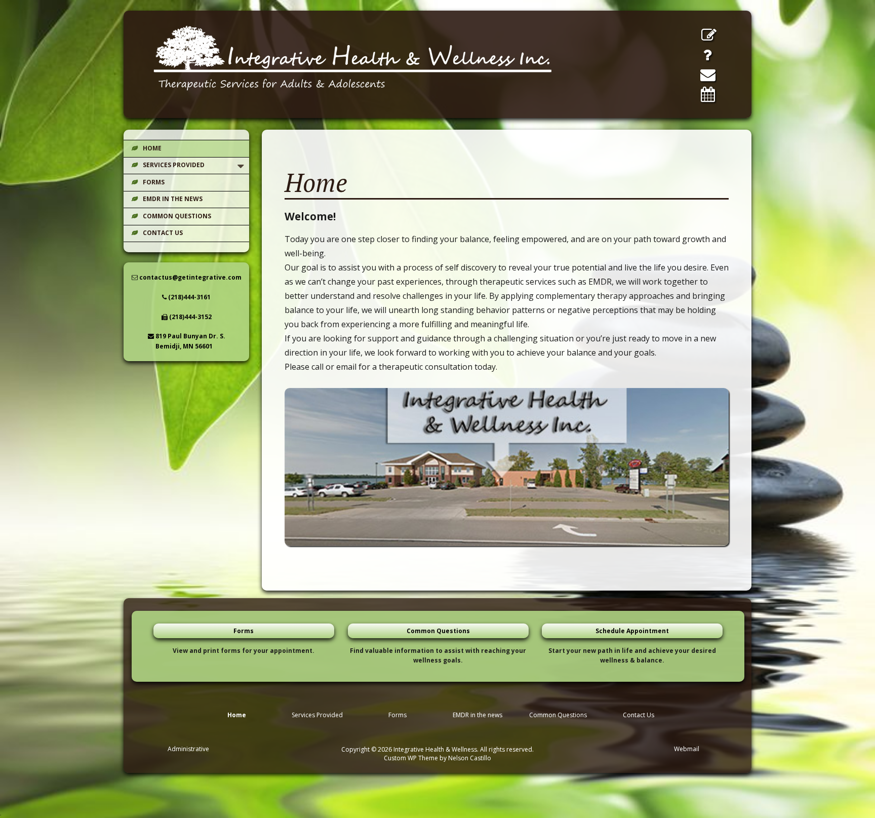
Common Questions (177, 216)
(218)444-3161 (189, 297)
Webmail (686, 749)
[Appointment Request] (708, 94)
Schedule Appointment (632, 631)
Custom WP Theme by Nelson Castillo (437, 758)
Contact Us (163, 232)
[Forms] (709, 35)
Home (152, 148)
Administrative (188, 749)
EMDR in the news (173, 198)
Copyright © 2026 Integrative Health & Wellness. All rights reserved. (437, 749)
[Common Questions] (707, 54)
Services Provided (174, 165)
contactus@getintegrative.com (190, 277)
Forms (154, 182)
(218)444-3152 (190, 317)
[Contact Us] (707, 74)
